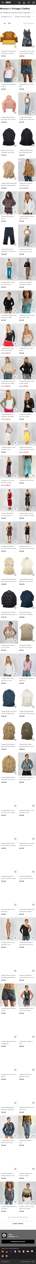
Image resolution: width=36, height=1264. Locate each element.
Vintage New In (6, 17)
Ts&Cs (33, 1261)
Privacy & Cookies (25, 1261)
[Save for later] (15, 46)
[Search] (19, 2)
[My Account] (24, 2)
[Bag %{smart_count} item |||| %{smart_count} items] (33, 2)
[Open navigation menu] (3, 2)
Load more (18, 1224)
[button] (2, 1251)
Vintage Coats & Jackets (22, 17)
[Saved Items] (28, 2)
